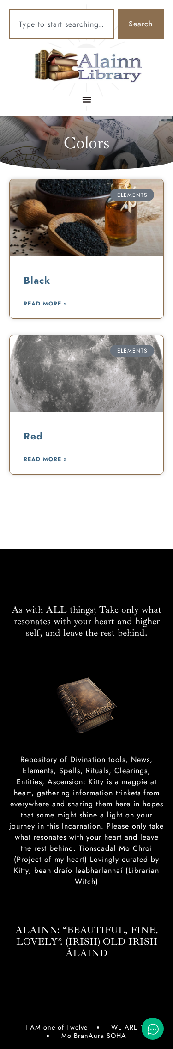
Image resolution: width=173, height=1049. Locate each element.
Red (33, 436)
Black (37, 280)
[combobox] (61, 24)
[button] (87, 99)
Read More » (45, 303)
